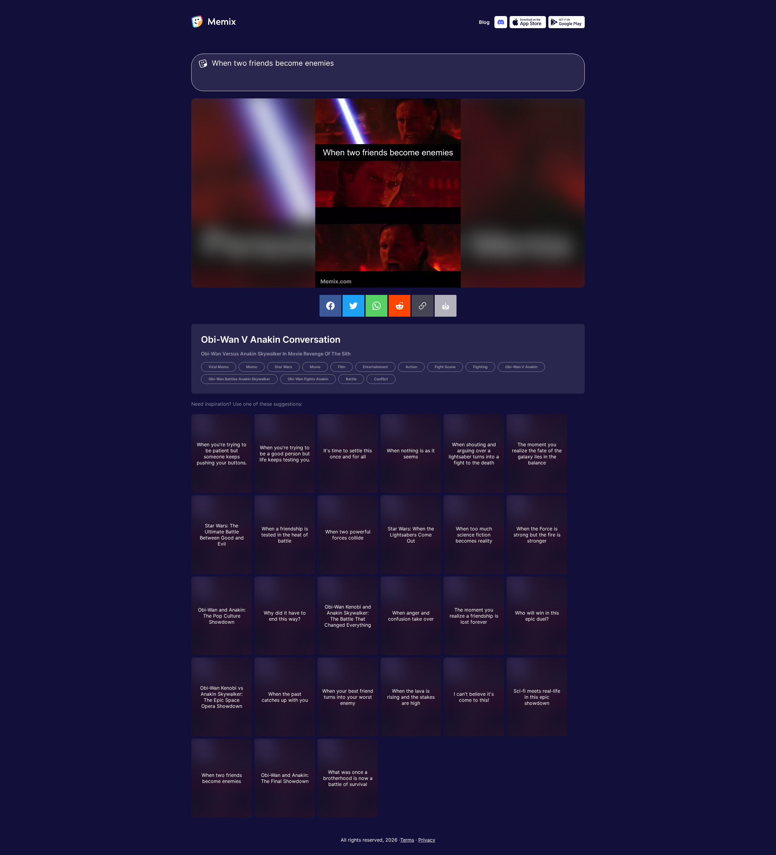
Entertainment (375, 367)
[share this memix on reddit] (399, 306)
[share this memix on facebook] (330, 306)
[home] (213, 22)
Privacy (426, 840)
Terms (407, 840)
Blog (484, 22)
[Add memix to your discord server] (500, 22)
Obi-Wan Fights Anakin (308, 379)
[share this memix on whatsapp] (376, 306)
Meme (251, 367)
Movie (315, 367)
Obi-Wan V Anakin (521, 367)
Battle (351, 379)
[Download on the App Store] (528, 22)
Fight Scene (445, 367)
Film (341, 367)
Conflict (381, 379)
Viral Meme (219, 367)
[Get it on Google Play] (566, 22)
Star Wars (283, 367)
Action (411, 367)
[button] (422, 306)
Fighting (480, 367)
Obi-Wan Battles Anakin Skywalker (239, 379)
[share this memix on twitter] (353, 306)
